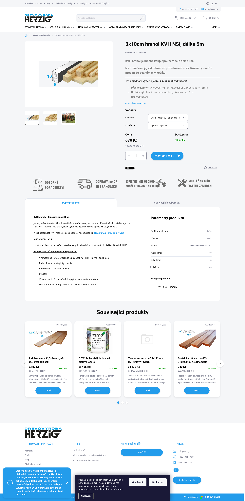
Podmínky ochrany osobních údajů (92, 3)
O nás (39, 3)
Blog (48, 3)
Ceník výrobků (79, 450)
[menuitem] (36, 27)
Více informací (115, 489)
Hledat (142, 18)
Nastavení (86, 496)
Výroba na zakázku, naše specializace (89, 455)
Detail (48, 390)
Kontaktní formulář (187, 480)
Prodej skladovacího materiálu (86, 460)
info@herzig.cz (185, 451)
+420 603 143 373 (187, 462)
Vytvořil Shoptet (191, 497)
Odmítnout (137, 482)
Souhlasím (157, 482)
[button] (118, 402)
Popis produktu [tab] (71, 202)
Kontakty (29, 3)
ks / (142, 452)
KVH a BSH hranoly (167, 287)
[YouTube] (176, 469)
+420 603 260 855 (187, 457)
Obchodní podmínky (63, 3)
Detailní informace (134, 103)
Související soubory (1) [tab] (167, 202)
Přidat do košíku (164, 156)
